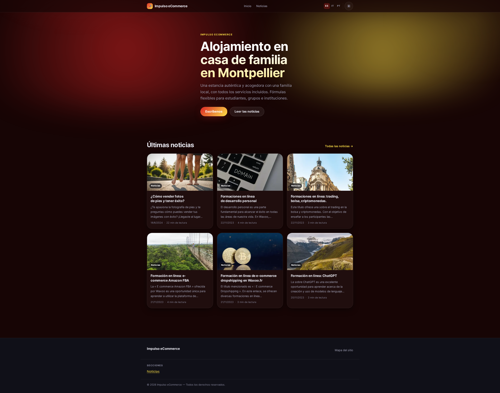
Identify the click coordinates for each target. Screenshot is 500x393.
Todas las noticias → (339, 146)
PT (338, 5)
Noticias (261, 6)
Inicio (247, 6)
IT (332, 5)
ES (326, 5)
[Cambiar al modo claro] (349, 6)
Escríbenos (213, 111)
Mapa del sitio (344, 350)
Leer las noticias (247, 111)
